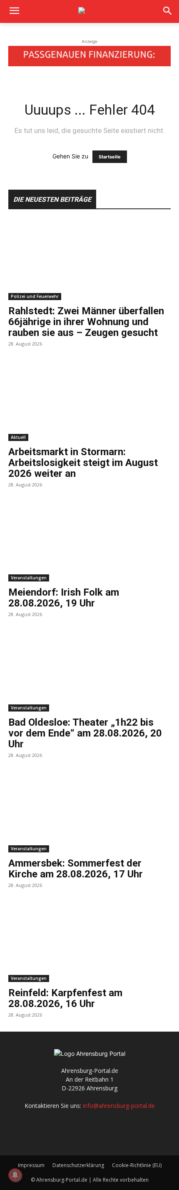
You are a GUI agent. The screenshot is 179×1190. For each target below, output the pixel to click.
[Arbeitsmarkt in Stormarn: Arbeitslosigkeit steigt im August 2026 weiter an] (89, 401)
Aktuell (18, 437)
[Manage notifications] (15, 1175)
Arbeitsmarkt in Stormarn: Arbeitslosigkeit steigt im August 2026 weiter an (83, 462)
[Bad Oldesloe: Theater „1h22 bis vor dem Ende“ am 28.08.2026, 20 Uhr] (89, 671)
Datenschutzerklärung (78, 1165)
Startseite (110, 157)
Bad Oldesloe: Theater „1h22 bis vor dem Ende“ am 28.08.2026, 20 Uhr (85, 733)
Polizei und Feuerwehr (35, 296)
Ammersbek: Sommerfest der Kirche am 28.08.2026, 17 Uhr (75, 868)
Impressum (31, 1165)
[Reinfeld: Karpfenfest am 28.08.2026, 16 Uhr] (89, 942)
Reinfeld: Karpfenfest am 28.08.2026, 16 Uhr (65, 998)
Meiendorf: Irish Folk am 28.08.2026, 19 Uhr (63, 597)
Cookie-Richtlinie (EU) (137, 1165)
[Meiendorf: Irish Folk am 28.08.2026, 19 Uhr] (89, 541)
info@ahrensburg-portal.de (119, 1106)
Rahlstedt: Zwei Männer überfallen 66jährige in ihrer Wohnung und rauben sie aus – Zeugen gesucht (86, 321)
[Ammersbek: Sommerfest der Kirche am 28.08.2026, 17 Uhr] (89, 812)
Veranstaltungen (29, 578)
